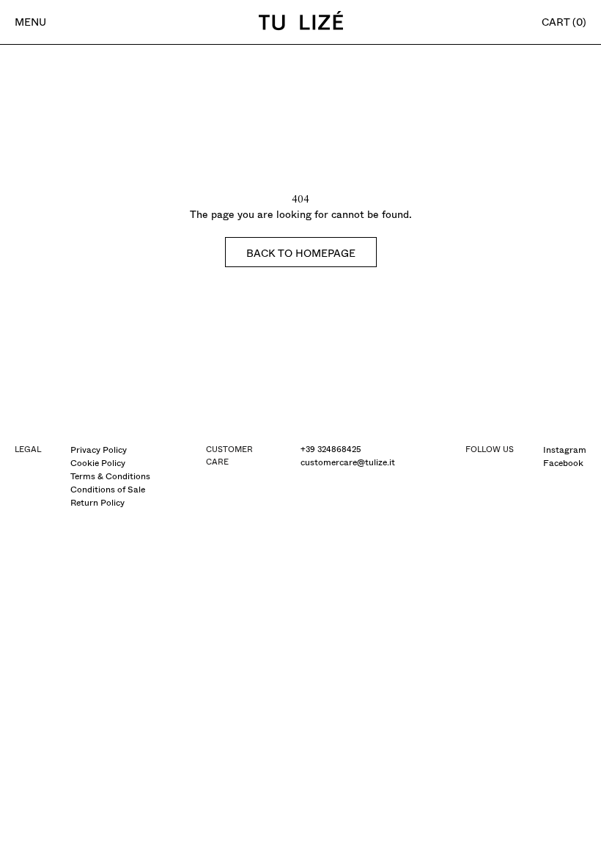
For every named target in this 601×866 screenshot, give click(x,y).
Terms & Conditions (110, 476)
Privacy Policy (98, 449)
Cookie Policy (97, 463)
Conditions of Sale (107, 489)
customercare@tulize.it (347, 462)
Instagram (564, 449)
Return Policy (97, 502)
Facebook (563, 463)
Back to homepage (300, 253)
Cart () (564, 22)
